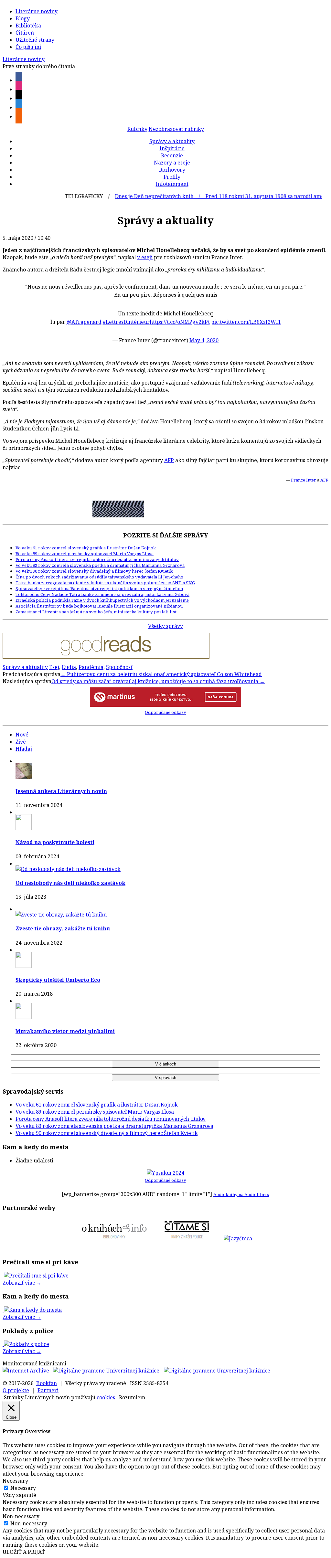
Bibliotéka (28, 25)
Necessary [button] (15, 1480)
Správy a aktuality (172, 141)
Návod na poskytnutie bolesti (55, 842)
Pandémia (91, 667)
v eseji (145, 257)
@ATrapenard (84, 321)
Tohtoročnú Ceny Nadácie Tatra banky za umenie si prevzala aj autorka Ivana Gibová (102, 594)
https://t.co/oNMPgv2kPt (180, 321)
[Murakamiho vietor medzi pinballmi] (24, 1017)
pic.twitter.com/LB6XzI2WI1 (246, 321)
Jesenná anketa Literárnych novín (61, 791)
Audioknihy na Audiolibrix (241, 1194)
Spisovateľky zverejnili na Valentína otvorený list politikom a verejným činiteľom (99, 588)
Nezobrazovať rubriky (176, 128)
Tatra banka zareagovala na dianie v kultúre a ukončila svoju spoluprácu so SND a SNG (105, 583)
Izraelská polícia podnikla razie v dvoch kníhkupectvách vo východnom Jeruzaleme (102, 600)
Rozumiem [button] (132, 1397)
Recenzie (172, 155)
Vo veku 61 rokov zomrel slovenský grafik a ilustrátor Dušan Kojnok (86, 548)
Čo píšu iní (28, 46)
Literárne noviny (37, 11)
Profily (172, 176)
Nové (22, 734)
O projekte (16, 1390)
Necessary (23, 1487)
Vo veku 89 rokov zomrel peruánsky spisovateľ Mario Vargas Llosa (85, 553)
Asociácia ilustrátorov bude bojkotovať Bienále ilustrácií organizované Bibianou (99, 606)
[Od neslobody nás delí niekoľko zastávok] (68, 869)
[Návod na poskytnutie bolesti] (24, 828)
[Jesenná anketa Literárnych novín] (24, 777)
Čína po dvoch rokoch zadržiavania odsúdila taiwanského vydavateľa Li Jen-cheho (99, 577)
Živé (21, 741)
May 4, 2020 (204, 340)
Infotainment (172, 183)
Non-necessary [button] (21, 1516)
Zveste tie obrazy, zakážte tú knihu (63, 928)
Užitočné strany (35, 39)
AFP (169, 460)
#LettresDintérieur (126, 321)
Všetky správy (165, 626)
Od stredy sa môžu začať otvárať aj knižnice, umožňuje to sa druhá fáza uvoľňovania (158, 681)
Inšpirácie (172, 148)
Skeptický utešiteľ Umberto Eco (58, 979)
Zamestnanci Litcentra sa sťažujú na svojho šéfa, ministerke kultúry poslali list (96, 612)
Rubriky (137, 128)
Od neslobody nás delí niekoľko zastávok (70, 882)
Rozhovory (172, 169)
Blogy (23, 18)
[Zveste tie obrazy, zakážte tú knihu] (61, 914)
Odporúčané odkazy (165, 712)
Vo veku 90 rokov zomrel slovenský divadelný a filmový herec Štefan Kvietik (94, 571)
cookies (106, 1397)
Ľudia (69, 667)
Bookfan (46, 1383)
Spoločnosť (119, 667)
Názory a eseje (172, 162)
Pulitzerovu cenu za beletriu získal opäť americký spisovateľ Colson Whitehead (161, 674)
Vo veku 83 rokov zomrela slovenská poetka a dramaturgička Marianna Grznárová (100, 565)
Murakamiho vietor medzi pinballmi (65, 1031)
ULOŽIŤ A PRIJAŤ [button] (24, 1551)
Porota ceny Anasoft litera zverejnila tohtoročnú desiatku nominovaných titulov (97, 559)
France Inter (303, 480)
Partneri (48, 1390)
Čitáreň (25, 32)
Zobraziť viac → (22, 1282)
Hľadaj (24, 748)
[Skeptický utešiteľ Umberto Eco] (24, 966)
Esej (54, 667)
